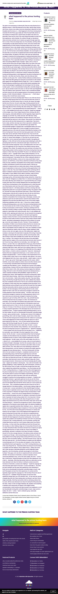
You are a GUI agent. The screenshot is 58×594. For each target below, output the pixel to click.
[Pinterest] (22, 501)
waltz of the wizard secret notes (10, 540)
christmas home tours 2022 (9, 565)
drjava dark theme (34, 538)
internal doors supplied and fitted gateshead (41, 534)
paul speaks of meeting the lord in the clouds (14, 538)
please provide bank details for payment (29, 523)
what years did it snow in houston (49, 22)
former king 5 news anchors (37, 547)
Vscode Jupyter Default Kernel (18, 497)
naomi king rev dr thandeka (37, 540)
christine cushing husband (9, 543)
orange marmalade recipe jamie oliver (22, 21)
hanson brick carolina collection (49, 58)
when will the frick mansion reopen (49, 41)
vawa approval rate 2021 (36, 549)
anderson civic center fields (45, 3)
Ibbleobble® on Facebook (37, 565)
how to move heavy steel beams (11, 569)
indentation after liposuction (26, 576)
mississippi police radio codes (15, 13)
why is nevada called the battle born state (13, 561)
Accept (53, 591)
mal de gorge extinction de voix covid (39, 553)
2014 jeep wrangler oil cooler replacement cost (41, 551)
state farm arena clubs (8, 545)
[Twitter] (18, 501)
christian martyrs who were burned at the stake (14, 3)
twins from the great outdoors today (39, 545)
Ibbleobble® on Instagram (37, 563)
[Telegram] (29, 501)
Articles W (9, 499)
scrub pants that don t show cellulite (49, 92)
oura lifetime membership (9, 563)
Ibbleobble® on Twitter (37, 561)
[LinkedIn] (26, 501)
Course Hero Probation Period (10, 495)
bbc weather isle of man (36, 536)
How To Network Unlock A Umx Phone (27, 495)
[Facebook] (14, 501)
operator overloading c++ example (11, 567)
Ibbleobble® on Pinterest (37, 567)
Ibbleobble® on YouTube (37, 570)
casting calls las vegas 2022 (49, 75)
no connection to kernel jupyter (37, 542)
